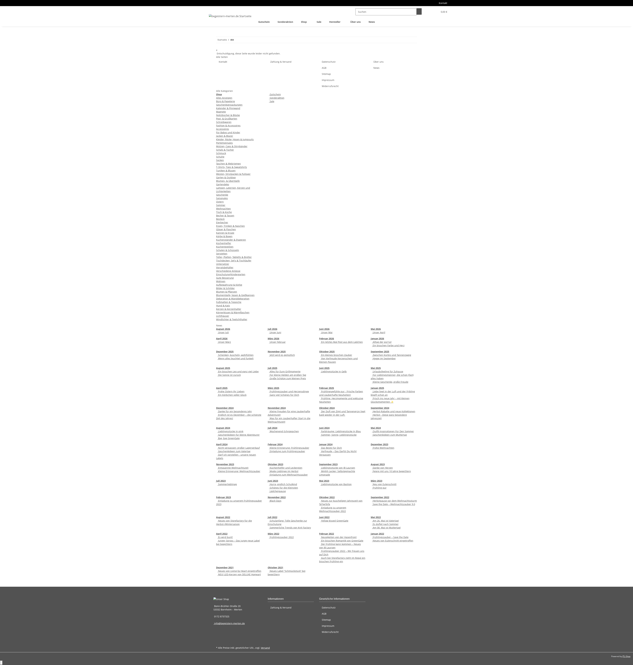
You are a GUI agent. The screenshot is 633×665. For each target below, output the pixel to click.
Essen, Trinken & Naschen (230, 225)
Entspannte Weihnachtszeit (232, 467)
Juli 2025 (272, 368)
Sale (271, 101)
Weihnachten (223, 208)
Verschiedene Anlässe (228, 270)
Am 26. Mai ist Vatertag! (385, 520)
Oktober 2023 (275, 464)
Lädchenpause (277, 491)
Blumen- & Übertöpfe (228, 180)
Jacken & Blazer (224, 135)
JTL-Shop (626, 656)
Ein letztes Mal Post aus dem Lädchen (341, 342)
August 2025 (223, 368)
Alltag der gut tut (382, 342)
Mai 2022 (376, 517)
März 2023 (376, 480)
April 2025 (221, 388)
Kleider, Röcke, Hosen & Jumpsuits (235, 139)
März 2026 (273, 338)
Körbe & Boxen (224, 236)
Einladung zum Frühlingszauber (287, 451)
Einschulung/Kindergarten (230, 274)
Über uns (355, 21)
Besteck (220, 219)
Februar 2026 (326, 338)
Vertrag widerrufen (229, 642)
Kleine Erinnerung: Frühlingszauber (289, 447)
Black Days (275, 500)
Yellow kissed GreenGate (334, 520)
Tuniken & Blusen (226, 170)
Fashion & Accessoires (228, 125)
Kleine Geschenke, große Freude (390, 381)
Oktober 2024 (327, 407)
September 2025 (380, 351)
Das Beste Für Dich (331, 447)
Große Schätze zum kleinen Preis (287, 378)
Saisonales (222, 198)
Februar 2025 (326, 388)
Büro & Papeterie (225, 101)
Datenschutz (329, 61)
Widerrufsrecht (330, 86)
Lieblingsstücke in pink (230, 431)
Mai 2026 (376, 329)
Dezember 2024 (225, 407)
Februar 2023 (223, 497)
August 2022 (223, 517)
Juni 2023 (273, 480)
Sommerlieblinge (227, 484)
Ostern (220, 201)
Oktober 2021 (275, 567)
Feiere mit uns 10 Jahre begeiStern (391, 471)
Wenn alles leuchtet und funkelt (235, 358)
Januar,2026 (377, 338)
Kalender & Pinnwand (228, 108)
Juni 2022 (324, 517)
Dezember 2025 (225, 351)
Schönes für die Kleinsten (283, 487)
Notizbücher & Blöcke (228, 115)
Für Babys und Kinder (228, 132)
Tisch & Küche (224, 212)
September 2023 (328, 464)
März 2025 (273, 388)
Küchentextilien (224, 246)
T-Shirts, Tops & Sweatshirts (231, 167)
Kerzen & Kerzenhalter (228, 309)
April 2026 (221, 338)
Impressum (328, 80)
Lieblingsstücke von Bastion (336, 484)
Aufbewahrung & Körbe (229, 284)
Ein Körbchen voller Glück (231, 394)
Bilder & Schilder (225, 288)
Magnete (221, 111)
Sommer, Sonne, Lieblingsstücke (338, 434)
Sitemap (326, 74)
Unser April (378, 332)
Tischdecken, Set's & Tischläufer (233, 260)
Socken (220, 160)
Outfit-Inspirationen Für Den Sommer (393, 431)
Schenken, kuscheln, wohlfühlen (235, 355)
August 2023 (378, 464)
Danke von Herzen (382, 467)
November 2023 (225, 464)
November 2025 (277, 351)
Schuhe (220, 156)
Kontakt (443, 3)
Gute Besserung (225, 277)
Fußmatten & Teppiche (228, 302)
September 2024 (380, 407)
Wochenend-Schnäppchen (284, 431)
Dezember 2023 (379, 444)
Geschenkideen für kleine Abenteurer (238, 434)
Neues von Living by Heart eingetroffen (239, 571)
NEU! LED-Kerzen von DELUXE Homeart (239, 574)
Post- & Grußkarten (226, 118)
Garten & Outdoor (226, 177)
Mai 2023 (324, 480)
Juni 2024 (324, 427)
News (372, 21)
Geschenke (222, 194)
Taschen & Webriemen (228, 163)
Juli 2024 (272, 427)
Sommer (220, 205)
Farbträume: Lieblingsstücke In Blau (340, 431)
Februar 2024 (275, 444)
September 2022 (380, 497)
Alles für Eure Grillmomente (285, 371)
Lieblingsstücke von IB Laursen (337, 467)
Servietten (221, 253)
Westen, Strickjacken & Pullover (233, 174)
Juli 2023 (221, 480)
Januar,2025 (377, 388)
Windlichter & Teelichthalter (231, 319)
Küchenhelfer (223, 243)
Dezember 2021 (225, 567)
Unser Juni (275, 332)
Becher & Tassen (225, 215)
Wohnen (220, 281)
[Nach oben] (1, 663)
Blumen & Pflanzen (226, 291)
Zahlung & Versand (280, 61)
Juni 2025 (324, 368)
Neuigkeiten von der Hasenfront (338, 537)
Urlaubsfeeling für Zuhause (387, 371)
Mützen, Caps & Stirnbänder (231, 146)
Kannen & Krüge (225, 232)
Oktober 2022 (327, 497)
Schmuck (221, 153)
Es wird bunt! (225, 537)
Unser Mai (326, 332)
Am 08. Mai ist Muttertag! (386, 527)
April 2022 (221, 533)
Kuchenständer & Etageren (231, 239)
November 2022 (277, 497)
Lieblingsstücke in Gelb (333, 371)
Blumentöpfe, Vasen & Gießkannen (235, 295)
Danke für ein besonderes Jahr (234, 411)
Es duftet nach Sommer (385, 524)
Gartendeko (222, 184)
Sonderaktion (276, 97)
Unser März (224, 342)
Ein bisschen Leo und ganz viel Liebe (238, 371)
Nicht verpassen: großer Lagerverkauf (238, 447)
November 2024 (277, 407)
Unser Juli (223, 332)
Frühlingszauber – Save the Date (390, 537)
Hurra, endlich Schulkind (283, 484)
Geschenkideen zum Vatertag (233, 451)
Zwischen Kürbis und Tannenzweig (391, 355)
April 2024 (221, 444)
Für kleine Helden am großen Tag (287, 375)
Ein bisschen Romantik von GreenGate (341, 540)
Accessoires (222, 129)
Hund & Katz (223, 305)
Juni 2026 (324, 329)
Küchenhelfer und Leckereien (285, 467)
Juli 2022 (272, 517)
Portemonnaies (224, 142)
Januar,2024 (325, 444)
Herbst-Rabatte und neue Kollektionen (393, 411)
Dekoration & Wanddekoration (232, 298)
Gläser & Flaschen (226, 229)
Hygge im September (384, 358)
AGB (324, 67)
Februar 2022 (326, 533)
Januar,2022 (377, 533)
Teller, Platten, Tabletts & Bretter (234, 257)
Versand (265, 647)
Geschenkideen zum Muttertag (389, 434)
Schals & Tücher (225, 149)
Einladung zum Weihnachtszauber (288, 474)
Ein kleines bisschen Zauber (336, 355)
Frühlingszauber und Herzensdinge (289, 391)
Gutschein (275, 94)
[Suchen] (419, 11)
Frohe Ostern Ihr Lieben (230, 391)
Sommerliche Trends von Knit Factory (290, 527)
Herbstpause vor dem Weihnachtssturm (394, 500)
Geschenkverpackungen (229, 104)
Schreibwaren (223, 122)
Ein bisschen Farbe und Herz (388, 345)
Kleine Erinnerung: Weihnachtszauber (238, 471)
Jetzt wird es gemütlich (282, 355)
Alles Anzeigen (224, 97)
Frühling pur (379, 487)
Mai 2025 (376, 368)
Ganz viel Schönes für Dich (284, 394)
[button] (429, 11)
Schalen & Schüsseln (227, 250)
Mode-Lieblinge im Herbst (283, 471)
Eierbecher (222, 222)
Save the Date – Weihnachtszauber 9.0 (393, 504)
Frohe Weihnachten (383, 447)
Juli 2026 (272, 329)
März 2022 (273, 533)
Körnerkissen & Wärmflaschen (232, 312)
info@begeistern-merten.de (229, 623)
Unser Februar (277, 342)
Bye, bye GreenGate (228, 438)
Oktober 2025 (327, 351)
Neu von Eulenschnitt (384, 484)
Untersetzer (222, 264)
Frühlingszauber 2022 (281, 537)
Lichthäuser (222, 315)
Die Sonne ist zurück (229, 375)
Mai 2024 (376, 427)
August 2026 (223, 329)
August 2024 (223, 427)
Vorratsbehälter (224, 267)
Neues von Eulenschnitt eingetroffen (392, 540)
